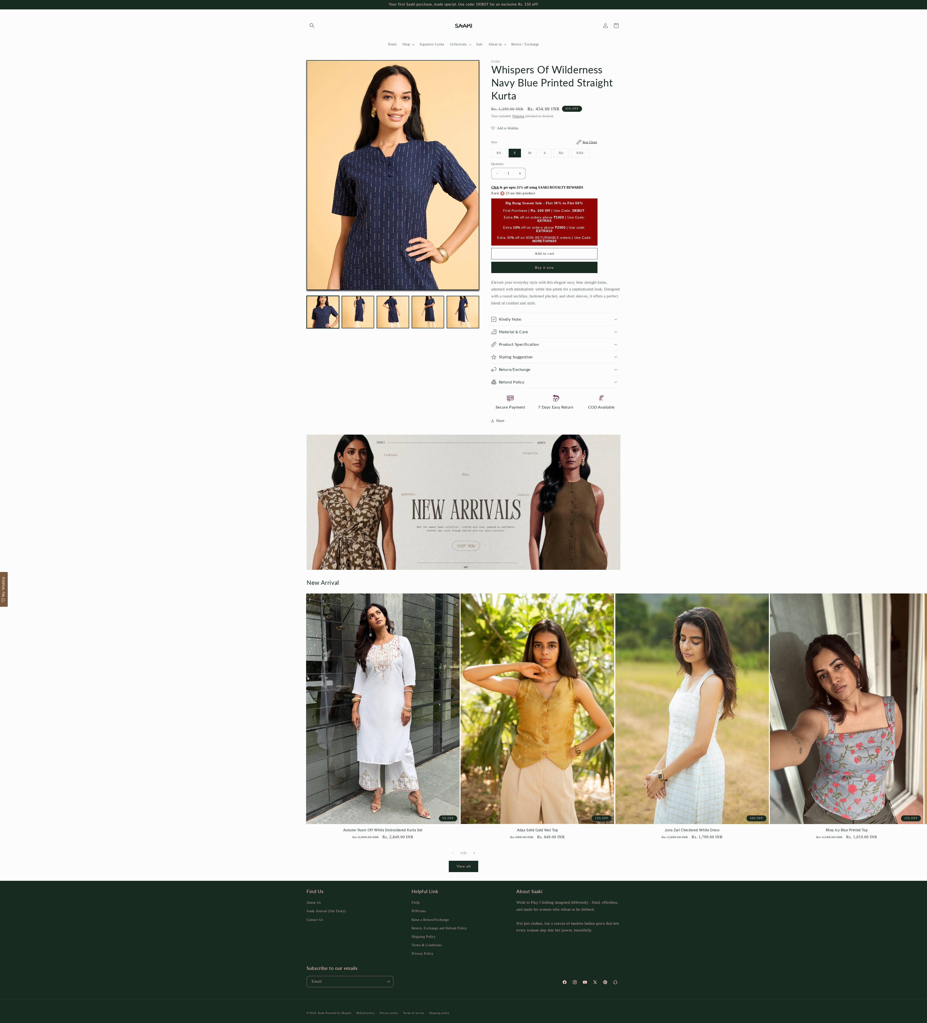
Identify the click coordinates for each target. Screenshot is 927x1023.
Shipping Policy (424, 936)
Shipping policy (439, 1012)
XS (501, 154)
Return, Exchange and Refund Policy (439, 928)
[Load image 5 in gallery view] (463, 312)
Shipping (518, 116)
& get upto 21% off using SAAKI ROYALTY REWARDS (537, 187)
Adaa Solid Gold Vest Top (537, 830)
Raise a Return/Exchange (430, 920)
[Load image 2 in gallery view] (358, 312)
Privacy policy (389, 1012)
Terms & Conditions (427, 945)
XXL (582, 154)
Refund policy (366, 1012)
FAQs (416, 902)
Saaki (321, 1012)
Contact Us (315, 920)
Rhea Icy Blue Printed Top (847, 830)
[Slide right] (474, 853)
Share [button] (500, 421)
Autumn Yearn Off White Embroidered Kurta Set (382, 830)
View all (463, 866)
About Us (314, 902)
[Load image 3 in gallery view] (393, 312)
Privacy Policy (423, 953)
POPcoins (419, 911)
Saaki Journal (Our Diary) (326, 911)
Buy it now (544, 267)
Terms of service (413, 1012)
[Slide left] (453, 853)
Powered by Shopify (339, 1012)
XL (564, 154)
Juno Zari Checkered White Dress (692, 830)
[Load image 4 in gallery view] (428, 312)
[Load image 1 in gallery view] (323, 312)
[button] (312, 25)
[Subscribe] (388, 981)
